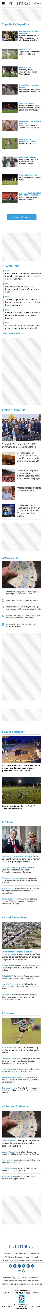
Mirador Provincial (30, 1257)
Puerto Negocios (18, 1260)
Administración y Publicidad (20, 1281)
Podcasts (18, 1257)
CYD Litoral (9, 1257)
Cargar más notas (21, 217)
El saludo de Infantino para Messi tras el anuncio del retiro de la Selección (22, 325)
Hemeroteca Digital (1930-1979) (15, 1278)
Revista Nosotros (21, 1253)
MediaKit (38, 1284)
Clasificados (34, 1253)
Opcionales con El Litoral (23, 1284)
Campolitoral (9, 1253)
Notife (28, 1260)
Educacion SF (36, 1260)
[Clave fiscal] (21, 1302)
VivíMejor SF (6, 1260)
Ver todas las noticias (12, 333)
